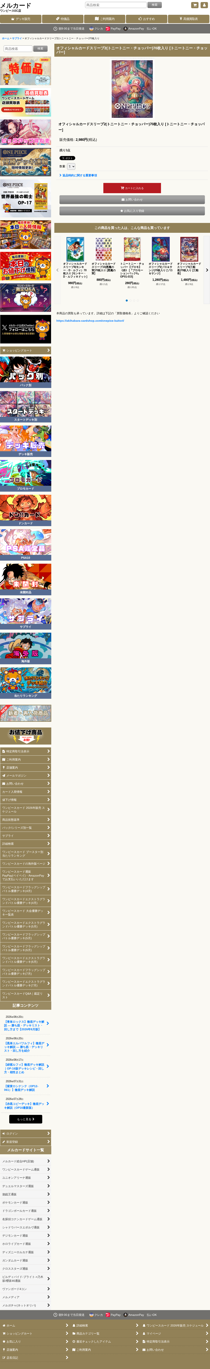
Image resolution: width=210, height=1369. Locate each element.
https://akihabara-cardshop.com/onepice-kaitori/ (90, 320)
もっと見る (24, 1119)
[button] (132, 211)
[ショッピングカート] (195, 5)
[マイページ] (204, 5)
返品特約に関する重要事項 (80, 175)
